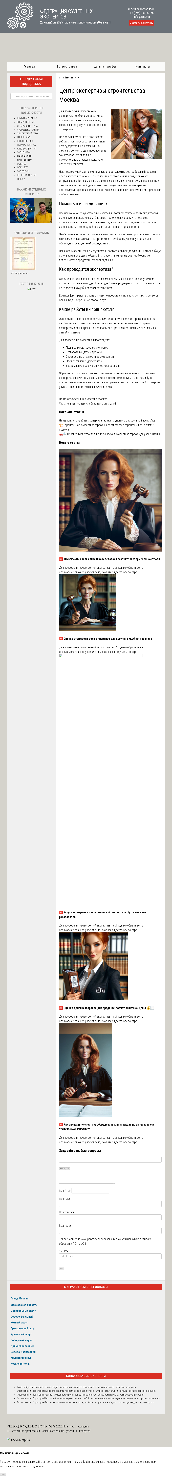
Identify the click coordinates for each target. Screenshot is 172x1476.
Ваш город (65, 1225)
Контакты (142, 66)
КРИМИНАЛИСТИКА (27, 118)
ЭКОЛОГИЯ (23, 171)
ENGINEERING (24, 137)
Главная (29, 66)
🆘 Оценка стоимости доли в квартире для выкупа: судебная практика (105, 638)
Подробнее (37, 1466)
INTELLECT (22, 167)
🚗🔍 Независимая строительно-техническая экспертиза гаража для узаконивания (109, 434)
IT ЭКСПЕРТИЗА (25, 141)
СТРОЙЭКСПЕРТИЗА (69, 77)
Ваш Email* (65, 1190)
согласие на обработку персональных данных (97, 1239)
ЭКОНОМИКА (24, 152)
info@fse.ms (142, 17)
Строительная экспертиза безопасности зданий (88, 403)
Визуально (62, 1168)
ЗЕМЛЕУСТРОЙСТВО (27, 133)
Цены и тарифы (105, 66)
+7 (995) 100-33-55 (142, 13)
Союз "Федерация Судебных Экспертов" (66, 1431)
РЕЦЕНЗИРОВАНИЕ (27, 175)
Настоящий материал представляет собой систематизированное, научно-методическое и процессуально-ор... (102, 1398)
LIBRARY (21, 178)
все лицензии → (19, 273)
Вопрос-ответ (67, 66)
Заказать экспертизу (141, 23)
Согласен (3, 1474)
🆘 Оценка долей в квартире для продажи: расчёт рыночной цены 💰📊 (106, 1008)
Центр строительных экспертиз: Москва (83, 399)
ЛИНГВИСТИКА (24, 159)
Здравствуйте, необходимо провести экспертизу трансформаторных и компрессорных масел (94, 1394)
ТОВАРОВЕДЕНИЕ (26, 122)
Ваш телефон (67, 1212)
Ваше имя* (65, 1198)
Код (68, 1168)
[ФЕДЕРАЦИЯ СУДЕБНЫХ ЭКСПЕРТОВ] (20, 28)
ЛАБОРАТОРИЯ (24, 156)
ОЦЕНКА (21, 163)
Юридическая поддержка (31, 81)
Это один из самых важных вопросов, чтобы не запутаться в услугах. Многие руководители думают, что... (100, 1402)
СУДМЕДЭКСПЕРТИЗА (28, 129)
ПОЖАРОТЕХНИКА (26, 144)
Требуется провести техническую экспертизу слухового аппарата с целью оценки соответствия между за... (79, 1387)
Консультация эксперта (86, 1376)
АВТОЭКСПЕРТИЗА (26, 148)
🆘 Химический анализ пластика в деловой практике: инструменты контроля (109, 559)
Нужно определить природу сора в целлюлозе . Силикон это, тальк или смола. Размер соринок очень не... (100, 1390)
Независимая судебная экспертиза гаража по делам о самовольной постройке (107, 420)
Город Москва (19, 1298)
